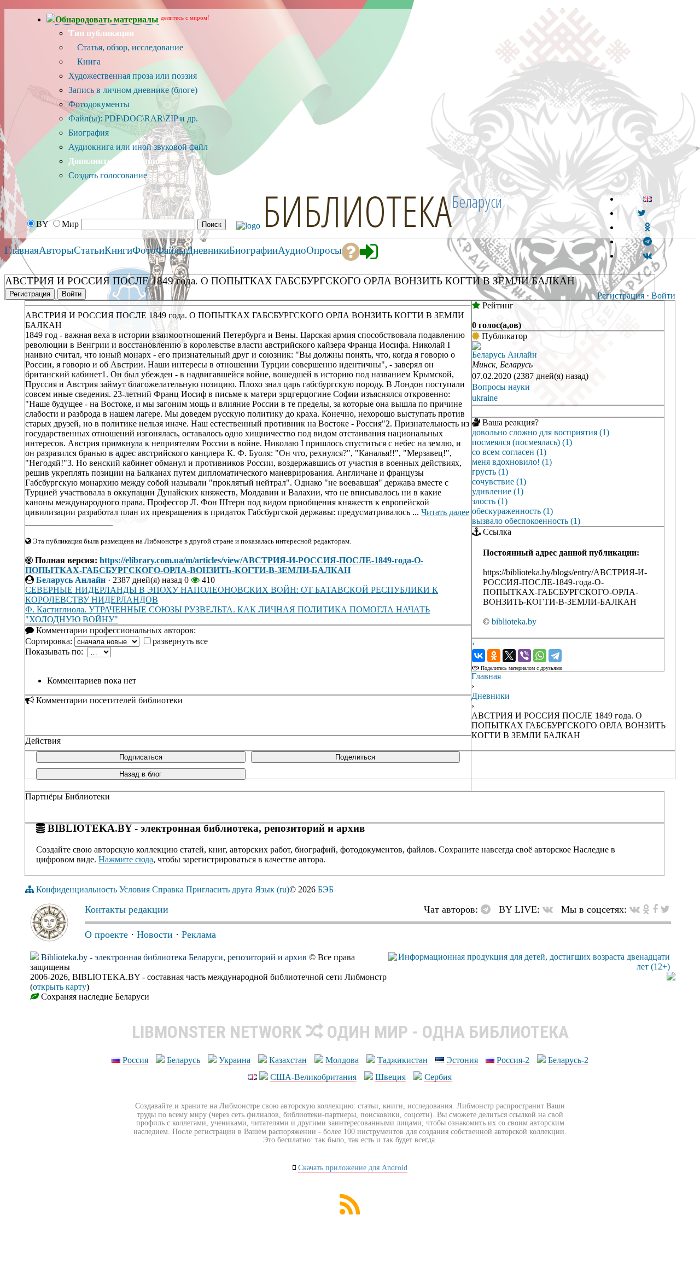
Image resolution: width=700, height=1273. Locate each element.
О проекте (106, 934)
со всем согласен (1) (509, 452)
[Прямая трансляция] (550, 909)
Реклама (199, 934)
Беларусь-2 (568, 1060)
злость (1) (490, 501)
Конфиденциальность (76, 889)
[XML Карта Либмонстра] (350, 1211)
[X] (509, 655)
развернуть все (180, 641)
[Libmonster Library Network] (671, 977)
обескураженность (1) (512, 511)
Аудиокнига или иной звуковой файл (138, 146)
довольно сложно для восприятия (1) (540, 432)
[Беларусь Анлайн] (476, 347)
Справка (168, 889)
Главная (486, 676)
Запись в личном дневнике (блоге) (132, 90)
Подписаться (140, 757)
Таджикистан (402, 1060)
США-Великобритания (313, 1077)
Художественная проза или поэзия (132, 75)
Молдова (342, 1060)
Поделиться (355, 757)
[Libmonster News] (665, 909)
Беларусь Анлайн (71, 580)
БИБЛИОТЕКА (357, 211)
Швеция (390, 1077)
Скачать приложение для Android (352, 1168)
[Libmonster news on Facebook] (655, 909)
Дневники (490, 695)
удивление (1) (497, 491)
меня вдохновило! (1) (512, 461)
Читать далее (445, 512)
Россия (135, 1060)
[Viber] (524, 655)
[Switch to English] (647, 198)
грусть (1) (490, 471)
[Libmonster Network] (529, 966)
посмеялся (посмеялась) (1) (522, 442)
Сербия (438, 1077)
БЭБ (326, 889)
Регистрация (620, 295)
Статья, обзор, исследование (129, 47)
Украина (234, 1060)
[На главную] (49, 938)
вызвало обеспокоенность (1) (526, 520)
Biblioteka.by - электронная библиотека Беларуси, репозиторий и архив (174, 957)
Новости (155, 934)
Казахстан (288, 1060)
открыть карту (59, 986)
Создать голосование (107, 175)
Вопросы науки (501, 387)
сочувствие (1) (499, 481)
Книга (88, 61)
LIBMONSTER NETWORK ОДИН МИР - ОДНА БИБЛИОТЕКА (350, 1031)
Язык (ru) (272, 889)
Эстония (462, 1060)
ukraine (485, 397)
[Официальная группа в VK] (647, 255)
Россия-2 (513, 1060)
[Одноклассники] (493, 655)
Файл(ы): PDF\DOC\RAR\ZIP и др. (133, 118)
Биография (88, 132)
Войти (663, 295)
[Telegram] (555, 655)
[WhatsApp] (539, 655)
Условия (134, 889)
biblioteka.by (514, 621)
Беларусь (183, 1060)
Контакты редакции (126, 909)
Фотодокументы (99, 104)
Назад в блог (140, 774)
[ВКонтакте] (478, 655)
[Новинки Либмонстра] (646, 909)
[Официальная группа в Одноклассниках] (647, 227)
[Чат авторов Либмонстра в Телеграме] (647, 241)
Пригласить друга (219, 889)
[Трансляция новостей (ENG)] (642, 213)
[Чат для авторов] (488, 909)
